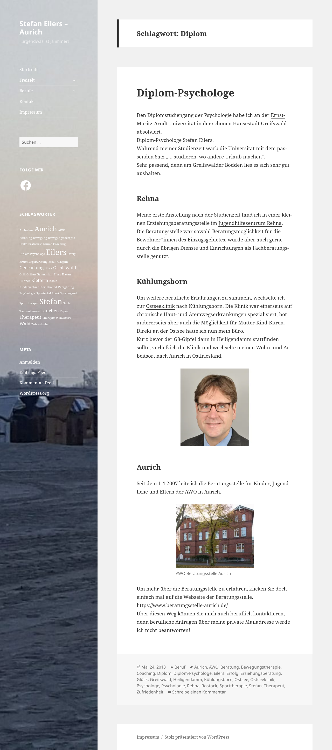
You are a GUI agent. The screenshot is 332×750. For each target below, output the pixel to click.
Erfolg (71, 254)
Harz (57, 274)
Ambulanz (26, 230)
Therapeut (30, 317)
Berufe (26, 91)
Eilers (56, 252)
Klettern (39, 280)
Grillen (31, 274)
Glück (48, 268)
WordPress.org (34, 393)
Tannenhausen (29, 311)
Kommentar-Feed (36, 383)
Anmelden (29, 362)
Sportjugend (68, 293)
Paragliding (66, 287)
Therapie (48, 318)
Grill (22, 274)
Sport (55, 293)
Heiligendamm (187, 679)
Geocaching (31, 267)
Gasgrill (62, 261)
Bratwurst (35, 244)
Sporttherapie (28, 303)
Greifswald (64, 267)
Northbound (48, 287)
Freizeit (27, 80)
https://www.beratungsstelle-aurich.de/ (182, 605)
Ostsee (241, 679)
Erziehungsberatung (33, 261)
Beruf (180, 667)
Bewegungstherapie (61, 238)
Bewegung (40, 238)
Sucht (67, 303)
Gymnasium (45, 274)
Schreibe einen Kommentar (199, 692)
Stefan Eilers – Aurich (43, 28)
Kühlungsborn (218, 679)
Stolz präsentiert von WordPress (197, 737)
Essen (52, 261)
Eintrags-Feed (33, 372)
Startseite (29, 69)
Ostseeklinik (160, 306)
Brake (23, 244)
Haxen (66, 274)
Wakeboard (63, 318)
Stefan (50, 301)
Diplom (164, 673)
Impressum (30, 112)
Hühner (24, 281)
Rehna (193, 686)
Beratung (25, 238)
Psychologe (148, 686)
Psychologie (27, 293)
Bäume (47, 244)
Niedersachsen (29, 287)
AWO (61, 230)
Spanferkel (43, 293)
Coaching (59, 244)
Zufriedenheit (41, 324)
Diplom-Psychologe (32, 254)
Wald (24, 324)
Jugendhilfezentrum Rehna (250, 223)
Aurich (45, 228)
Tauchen (50, 311)
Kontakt (27, 101)
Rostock (209, 686)
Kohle (53, 281)
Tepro (64, 311)
